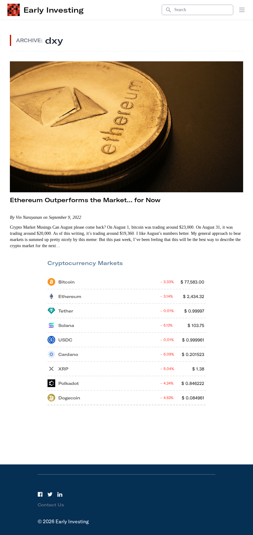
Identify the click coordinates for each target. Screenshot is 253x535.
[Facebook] (40, 494)
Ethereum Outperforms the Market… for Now (85, 200)
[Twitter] (50, 494)
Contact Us (51, 505)
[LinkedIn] (59, 494)
